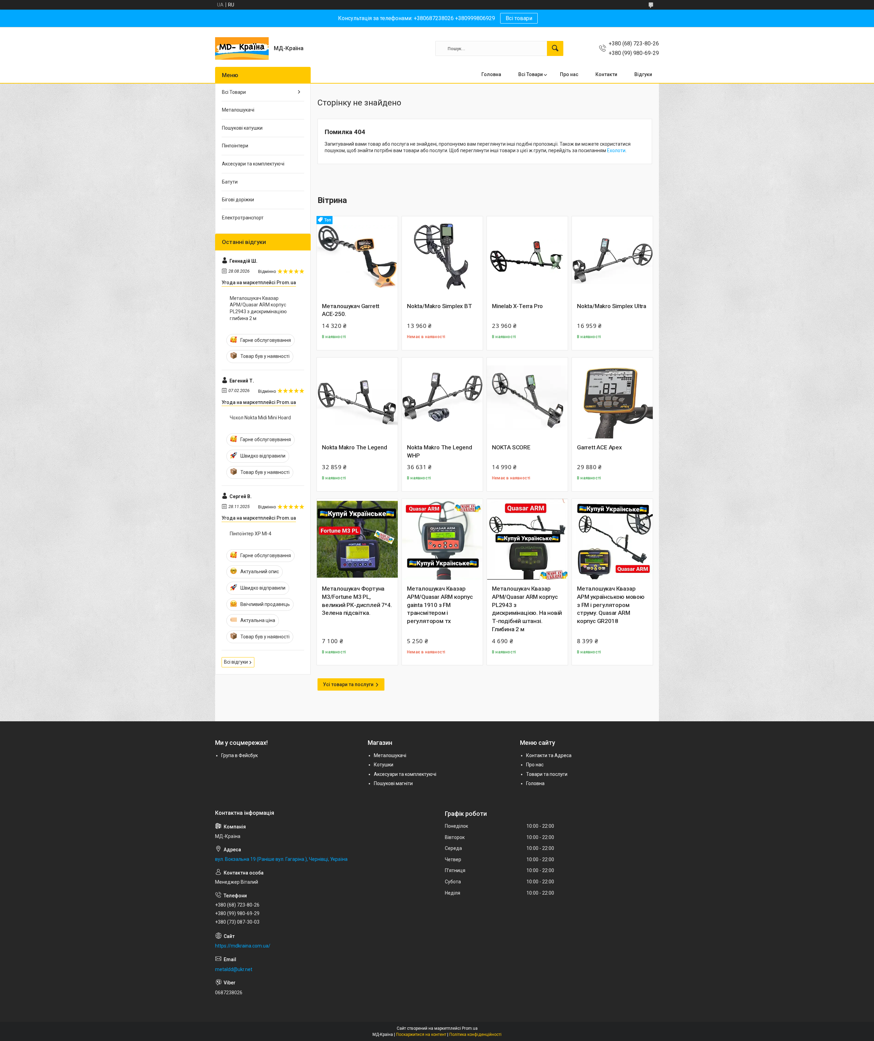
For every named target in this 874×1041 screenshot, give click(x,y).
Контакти (606, 74)
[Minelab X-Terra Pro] (527, 256)
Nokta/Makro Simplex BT (439, 306)
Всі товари (519, 18)
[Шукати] (555, 48)
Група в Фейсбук (239, 755)
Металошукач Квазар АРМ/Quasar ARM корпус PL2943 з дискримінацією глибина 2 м (258, 308)
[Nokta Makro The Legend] (357, 398)
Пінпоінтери (235, 145)
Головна (491, 74)
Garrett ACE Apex (599, 447)
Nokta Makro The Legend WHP (439, 451)
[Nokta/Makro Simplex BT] (442, 256)
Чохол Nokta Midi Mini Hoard (260, 417)
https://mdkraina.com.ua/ (242, 946)
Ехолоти (616, 150)
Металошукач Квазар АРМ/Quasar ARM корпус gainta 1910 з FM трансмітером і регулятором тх (440, 604)
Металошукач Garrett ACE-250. (350, 310)
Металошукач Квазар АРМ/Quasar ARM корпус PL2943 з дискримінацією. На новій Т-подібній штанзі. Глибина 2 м (527, 609)
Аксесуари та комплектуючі (253, 164)
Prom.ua (470, 1028)
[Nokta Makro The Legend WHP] (442, 398)
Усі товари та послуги (348, 684)
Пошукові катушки (242, 128)
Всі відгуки (236, 662)
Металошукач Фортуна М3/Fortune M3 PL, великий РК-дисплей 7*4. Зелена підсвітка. (357, 600)
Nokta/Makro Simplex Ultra (611, 306)
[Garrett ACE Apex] (612, 398)
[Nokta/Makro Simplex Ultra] (612, 256)
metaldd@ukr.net (233, 969)
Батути (230, 182)
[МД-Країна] (242, 48)
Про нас (569, 74)
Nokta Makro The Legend (354, 447)
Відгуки (643, 74)
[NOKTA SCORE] (527, 398)
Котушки (383, 764)
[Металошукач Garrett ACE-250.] (357, 256)
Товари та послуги (546, 774)
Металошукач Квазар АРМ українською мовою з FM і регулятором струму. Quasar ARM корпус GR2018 (611, 604)
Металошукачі (238, 110)
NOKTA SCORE (511, 447)
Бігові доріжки (238, 199)
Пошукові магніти (393, 783)
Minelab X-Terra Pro (517, 306)
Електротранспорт (243, 217)
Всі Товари (530, 74)
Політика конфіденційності (475, 1034)
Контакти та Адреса (549, 755)
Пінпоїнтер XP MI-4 (250, 533)
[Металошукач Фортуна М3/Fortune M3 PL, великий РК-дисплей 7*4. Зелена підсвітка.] (357, 539)
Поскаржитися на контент (421, 1034)
